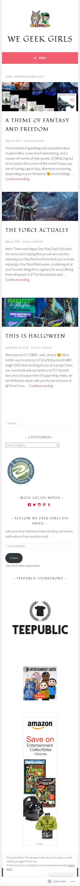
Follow (14, 558)
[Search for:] (39, 423)
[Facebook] (29, 504)
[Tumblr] (49, 504)
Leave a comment (33, 140)
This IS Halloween (35, 336)
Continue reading (17, 179)
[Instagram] (39, 504)
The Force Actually (37, 230)
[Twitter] (34, 504)
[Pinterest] (44, 504)
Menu (42, 58)
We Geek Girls (40, 39)
